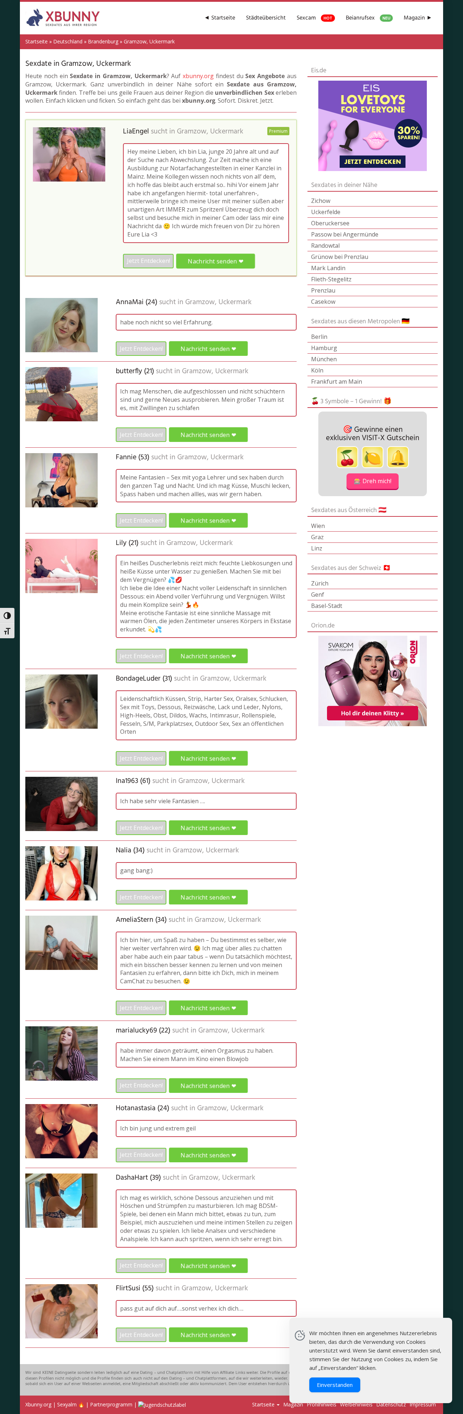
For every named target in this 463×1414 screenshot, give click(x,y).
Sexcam (314, 18)
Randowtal (325, 246)
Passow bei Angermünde (344, 234)
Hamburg (324, 348)
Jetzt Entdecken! (148, 261)
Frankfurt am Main (336, 382)
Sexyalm (67, 1404)
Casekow (323, 302)
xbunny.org (198, 76)
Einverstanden (335, 1384)
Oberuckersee (330, 223)
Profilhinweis (321, 1404)
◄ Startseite (219, 18)
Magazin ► (418, 18)
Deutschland (67, 41)
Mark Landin (328, 268)
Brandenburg (103, 41)
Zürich (319, 583)
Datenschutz (391, 1404)
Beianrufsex (368, 18)
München (324, 359)
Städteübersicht (266, 18)
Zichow (320, 201)
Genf (317, 595)
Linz (316, 548)
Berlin (319, 337)
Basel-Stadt (326, 606)
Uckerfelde (325, 212)
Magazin (293, 1404)
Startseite (36, 41)
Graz (317, 537)
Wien (318, 526)
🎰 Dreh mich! (372, 481)
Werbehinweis (356, 1404)
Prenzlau (323, 290)
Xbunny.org (38, 1404)
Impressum (422, 1404)
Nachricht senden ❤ (215, 261)
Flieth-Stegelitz (331, 279)
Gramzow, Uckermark (210, 131)
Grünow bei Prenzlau (339, 257)
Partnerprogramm (111, 1404)
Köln (317, 370)
